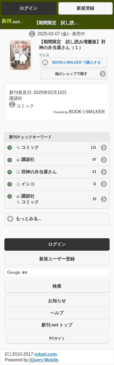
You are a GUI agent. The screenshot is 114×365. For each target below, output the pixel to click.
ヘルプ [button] (57, 312)
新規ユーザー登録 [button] (57, 258)
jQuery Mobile (43, 360)
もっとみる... (54, 218)
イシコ (44, 54)
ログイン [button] (28, 8)
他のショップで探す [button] (71, 74)
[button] (74, 62)
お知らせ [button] (57, 300)
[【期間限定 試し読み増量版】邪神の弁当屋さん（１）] (20, 68)
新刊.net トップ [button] (57, 325)
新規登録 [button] (85, 8)
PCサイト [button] (57, 338)
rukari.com (45, 354)
